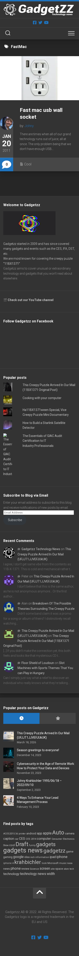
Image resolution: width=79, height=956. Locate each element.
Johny (29, 126)
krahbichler (27, 862)
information (42, 857)
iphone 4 (8, 863)
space (59, 868)
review (25, 868)
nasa (69, 863)
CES (22, 839)
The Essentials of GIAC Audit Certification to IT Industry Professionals (42, 440)
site (53, 868)
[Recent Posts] (21, 718)
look (44, 863)
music (62, 863)
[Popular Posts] (58, 718)
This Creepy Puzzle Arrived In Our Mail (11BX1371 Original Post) (36, 640)
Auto (58, 832)
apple (47, 833)
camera (69, 833)
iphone (61, 856)
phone (16, 868)
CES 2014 (31, 839)
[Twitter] (40, 22)
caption (8, 839)
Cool (27, 164)
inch (32, 857)
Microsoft (53, 863)
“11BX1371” (11, 263)
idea (27, 857)
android (31, 833)
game (69, 851)
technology (11, 874)
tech (72, 868)
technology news (33, 874)
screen (45, 868)
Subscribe (15, 520)
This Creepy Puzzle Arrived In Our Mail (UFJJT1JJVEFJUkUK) (44, 554)
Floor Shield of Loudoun (38, 663)
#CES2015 (9, 833)
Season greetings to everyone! (38, 750)
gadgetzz (54, 851)
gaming (8, 857)
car (16, 838)
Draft (22, 844)
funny (32, 845)
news (6, 868)
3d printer (20, 833)
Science (34, 868)
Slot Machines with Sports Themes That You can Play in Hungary (45, 668)
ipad (53, 857)
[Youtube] (46, 22)
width (51, 874)
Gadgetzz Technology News (41, 549)
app (39, 833)
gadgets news (23, 850)
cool (12, 845)
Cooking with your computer (42, 398)
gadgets (46, 844)
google (18, 857)
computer (44, 839)
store (66, 868)
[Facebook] (35, 22)
